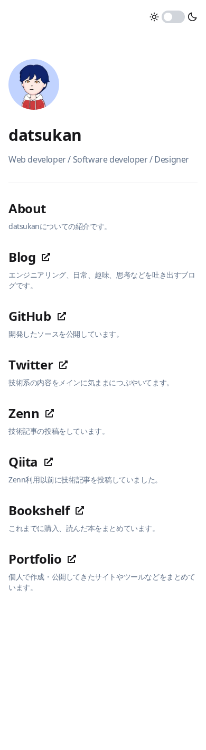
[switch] (173, 17)
